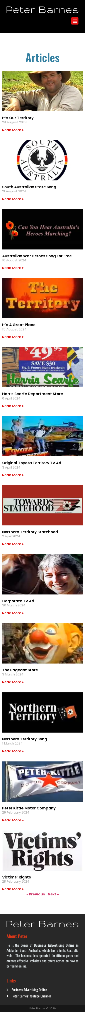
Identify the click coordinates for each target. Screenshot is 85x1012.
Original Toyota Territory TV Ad (31, 463)
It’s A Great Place (19, 324)
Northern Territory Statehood (30, 532)
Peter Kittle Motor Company (29, 808)
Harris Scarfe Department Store (32, 393)
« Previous (35, 894)
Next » (53, 894)
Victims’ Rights (16, 877)
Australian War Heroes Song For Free (37, 256)
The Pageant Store (20, 670)
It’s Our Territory (18, 118)
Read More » (13, 129)
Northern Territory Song (24, 739)
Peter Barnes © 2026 (42, 1008)
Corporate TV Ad (18, 601)
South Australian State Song (29, 187)
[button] (74, 21)
